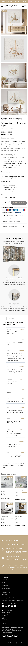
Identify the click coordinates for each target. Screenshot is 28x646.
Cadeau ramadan (6, 588)
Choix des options (6, 498)
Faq (3, 617)
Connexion (4, 594)
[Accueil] (1, 118)
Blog (3, 618)
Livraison (4, 615)
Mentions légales (6, 612)
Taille (2, 195)
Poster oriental (5, 584)
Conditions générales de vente (9, 614)
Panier (3, 595)
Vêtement (4, 582)
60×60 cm (4, 197)
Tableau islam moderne (19, 516)
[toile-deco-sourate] (14, 102)
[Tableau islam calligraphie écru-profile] (14, 49)
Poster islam (5, 585)
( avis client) (10, 128)
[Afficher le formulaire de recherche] (20, 6)
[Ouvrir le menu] (2, 5)
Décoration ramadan (6, 586)
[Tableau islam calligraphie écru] (14, 75)
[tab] (4, 318)
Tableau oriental (5, 579)
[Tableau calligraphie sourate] (14, 22)
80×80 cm (12, 197)
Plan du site (4, 619)
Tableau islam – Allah (4, 516)
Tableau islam (5, 581)
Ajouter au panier (19, 202)
